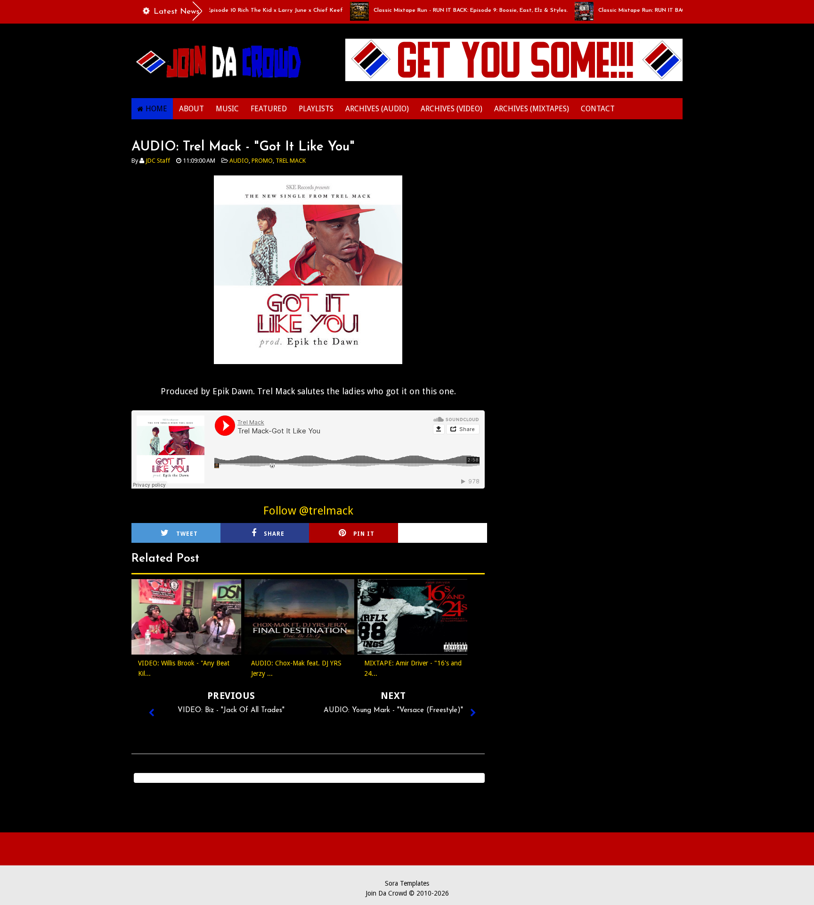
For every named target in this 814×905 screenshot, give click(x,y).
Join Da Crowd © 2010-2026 (407, 893)
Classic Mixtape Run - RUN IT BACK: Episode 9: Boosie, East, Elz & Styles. (452, 10)
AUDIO (239, 160)
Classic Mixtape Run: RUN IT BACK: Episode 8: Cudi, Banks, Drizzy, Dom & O (680, 10)
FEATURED (269, 108)
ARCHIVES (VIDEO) (451, 108)
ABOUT (191, 108)
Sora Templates (407, 883)
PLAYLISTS (316, 108)
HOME (156, 108)
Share (274, 534)
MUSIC (227, 108)
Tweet (187, 534)
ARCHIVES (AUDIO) (377, 108)
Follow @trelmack (308, 510)
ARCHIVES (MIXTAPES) (531, 108)
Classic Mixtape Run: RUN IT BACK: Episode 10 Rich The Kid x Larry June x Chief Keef (210, 10)
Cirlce (455, 534)
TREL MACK (291, 160)
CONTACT (598, 108)
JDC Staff (158, 160)
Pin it (363, 534)
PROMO (262, 160)
